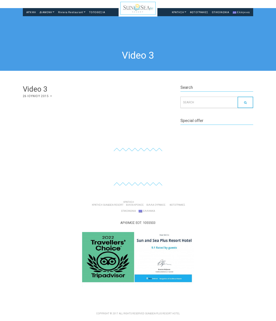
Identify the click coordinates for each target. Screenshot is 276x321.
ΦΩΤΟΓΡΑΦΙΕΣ (199, 12)
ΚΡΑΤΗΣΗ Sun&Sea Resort (107, 204)
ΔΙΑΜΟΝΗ (46, 12)
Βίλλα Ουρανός (156, 204)
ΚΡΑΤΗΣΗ (178, 12)
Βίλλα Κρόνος (135, 204)
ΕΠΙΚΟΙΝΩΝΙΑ (220, 12)
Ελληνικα (243, 12)
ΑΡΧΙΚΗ (31, 12)
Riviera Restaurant (70, 12)
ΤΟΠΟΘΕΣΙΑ (97, 12)
